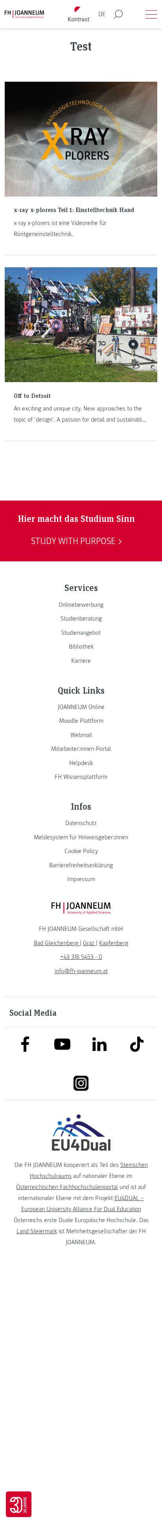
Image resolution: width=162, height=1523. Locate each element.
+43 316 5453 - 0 (81, 957)
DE (101, 14)
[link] (81, 604)
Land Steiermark (37, 1231)
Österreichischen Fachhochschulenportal (67, 1187)
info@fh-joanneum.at (81, 971)
